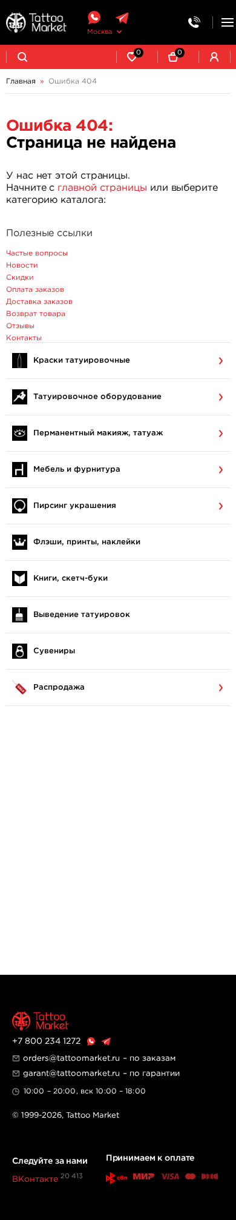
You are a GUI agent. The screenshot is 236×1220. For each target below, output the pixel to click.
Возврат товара (35, 314)
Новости (22, 265)
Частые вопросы (37, 253)
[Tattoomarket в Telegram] (122, 18)
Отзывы (20, 326)
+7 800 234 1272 (46, 1041)
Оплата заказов (35, 289)
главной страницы (102, 188)
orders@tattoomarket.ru (71, 1058)
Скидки (20, 277)
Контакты (24, 338)
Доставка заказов (39, 301)
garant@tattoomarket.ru (71, 1073)
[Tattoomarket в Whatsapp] (93, 18)
